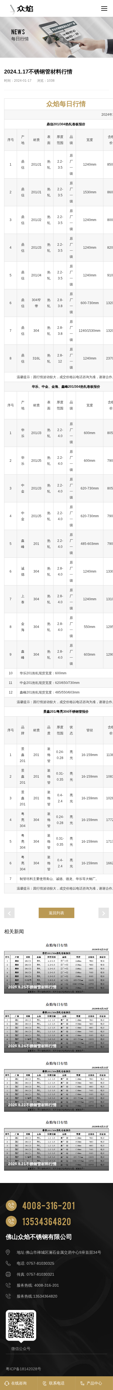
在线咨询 (19, 1383)
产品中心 (94, 1383)
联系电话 (56, 1383)
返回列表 (56, 913)
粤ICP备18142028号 (23, 1369)
